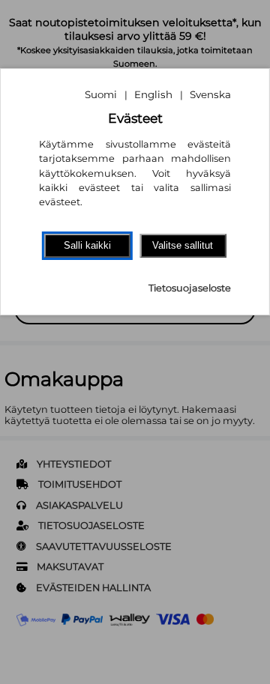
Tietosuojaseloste (189, 288)
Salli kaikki (87, 245)
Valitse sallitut (182, 245)
